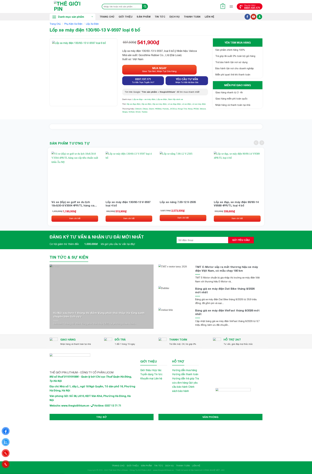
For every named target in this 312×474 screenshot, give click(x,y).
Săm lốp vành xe (175, 99)
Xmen (138, 112)
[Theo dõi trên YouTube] (253, 17)
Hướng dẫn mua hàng (184, 370)
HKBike (158, 109)
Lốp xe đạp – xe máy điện (144, 99)
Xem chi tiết (74, 218)
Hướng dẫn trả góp (183, 378)
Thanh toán (192, 16)
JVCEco (173, 109)
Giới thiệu (126, 16)
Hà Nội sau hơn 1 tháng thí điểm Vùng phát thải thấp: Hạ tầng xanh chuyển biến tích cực (98, 314)
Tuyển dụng (146, 374)
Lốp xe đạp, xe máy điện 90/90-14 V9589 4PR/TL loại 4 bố (236, 203)
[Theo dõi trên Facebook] (247, 17)
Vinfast (132, 112)
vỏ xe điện (186, 104)
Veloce (203, 109)
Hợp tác (157, 370)
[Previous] (256, 142)
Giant (151, 109)
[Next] (261, 142)
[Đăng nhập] (259, 17)
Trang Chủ (107, 16)
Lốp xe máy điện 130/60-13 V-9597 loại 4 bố (128, 203)
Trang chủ (55, 24)
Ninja (190, 109)
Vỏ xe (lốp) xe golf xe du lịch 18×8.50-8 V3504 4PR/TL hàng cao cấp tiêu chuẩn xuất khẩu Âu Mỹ (74, 203)
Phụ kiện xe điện (73, 24)
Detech (138, 109)
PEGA (196, 109)
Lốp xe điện (92, 24)
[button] (223, 6)
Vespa (125, 112)
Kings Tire (182, 109)
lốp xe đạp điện (134, 104)
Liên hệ (209, 16)
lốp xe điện (146, 104)
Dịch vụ (174, 16)
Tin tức (158, 374)
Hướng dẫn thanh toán (185, 374)
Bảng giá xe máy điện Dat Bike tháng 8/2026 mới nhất (224, 290)
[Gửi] (145, 6)
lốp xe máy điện (159, 104)
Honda (165, 109)
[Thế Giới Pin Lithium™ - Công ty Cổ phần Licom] (72, 6)
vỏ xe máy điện (199, 104)
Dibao (145, 109)
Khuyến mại (146, 378)
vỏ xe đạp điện (174, 104)
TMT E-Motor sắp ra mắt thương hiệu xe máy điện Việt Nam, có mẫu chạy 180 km (226, 268)
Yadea (144, 112)
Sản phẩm (143, 16)
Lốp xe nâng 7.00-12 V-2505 (178, 202)
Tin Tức (160, 16)
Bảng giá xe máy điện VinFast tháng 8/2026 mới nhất (227, 312)
